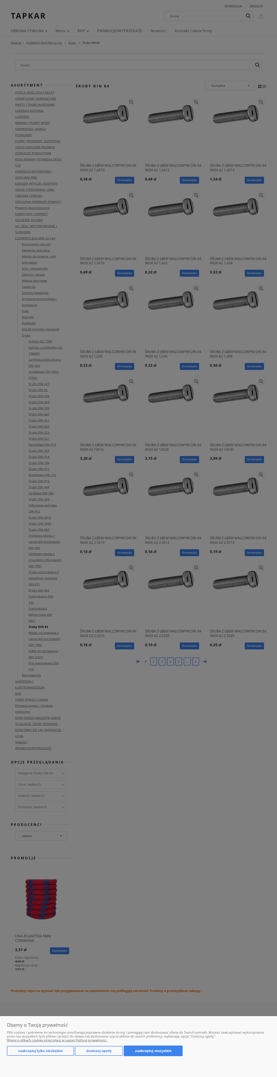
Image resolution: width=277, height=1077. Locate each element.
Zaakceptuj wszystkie (153, 1051)
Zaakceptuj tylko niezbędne (40, 1051)
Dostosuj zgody (99, 1051)
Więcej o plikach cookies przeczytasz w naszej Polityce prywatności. (57, 1040)
